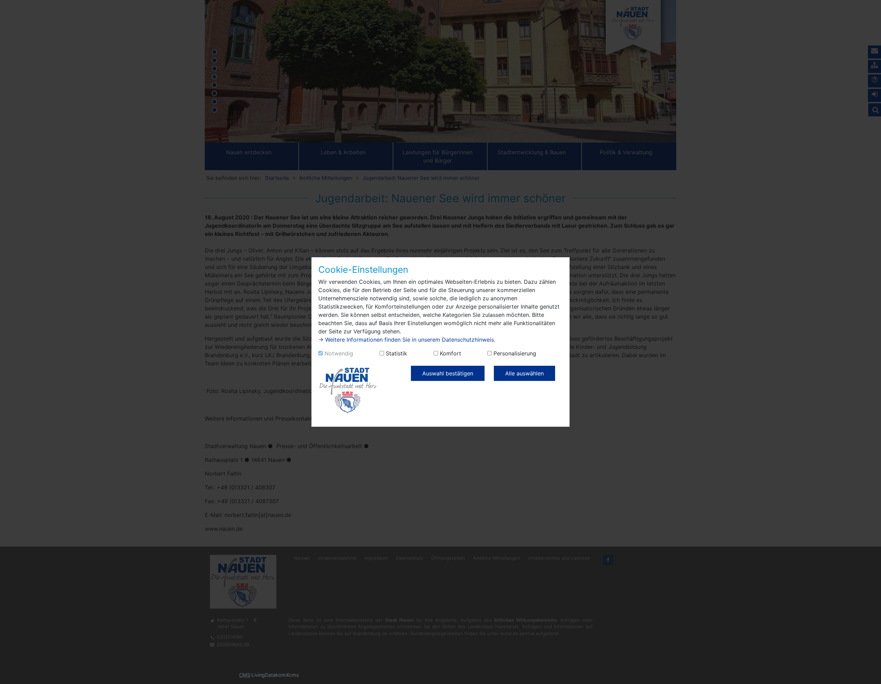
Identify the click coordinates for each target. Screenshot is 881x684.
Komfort (450, 353)
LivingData (264, 675)
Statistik (396, 353)
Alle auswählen (524, 373)
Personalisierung (514, 353)
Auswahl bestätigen (447, 373)
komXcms (287, 675)
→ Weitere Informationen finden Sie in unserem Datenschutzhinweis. (406, 339)
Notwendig (339, 353)
